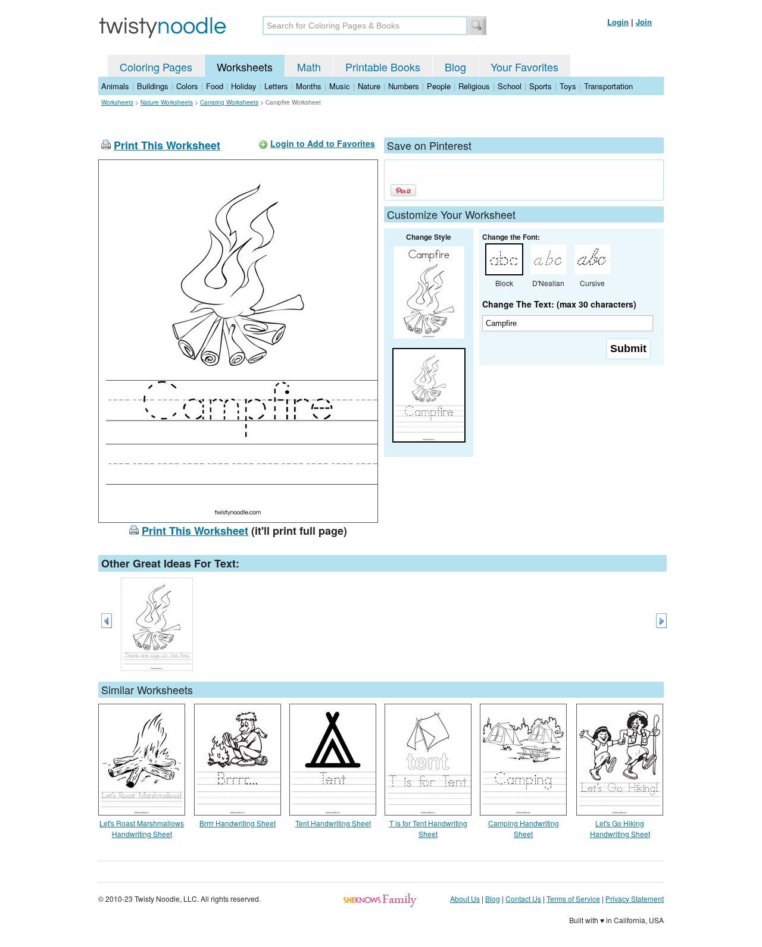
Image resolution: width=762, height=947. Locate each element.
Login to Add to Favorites (322, 143)
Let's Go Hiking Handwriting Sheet (620, 828)
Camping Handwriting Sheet (523, 828)
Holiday (244, 86)
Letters (276, 86)
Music (339, 86)
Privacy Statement (634, 898)
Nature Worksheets (166, 102)
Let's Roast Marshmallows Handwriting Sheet (141, 828)
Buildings (152, 86)
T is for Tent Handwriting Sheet (428, 828)
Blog (455, 66)
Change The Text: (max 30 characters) (559, 304)
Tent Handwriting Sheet (333, 823)
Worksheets (245, 66)
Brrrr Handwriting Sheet (237, 823)
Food (214, 86)
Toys (568, 86)
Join (644, 21)
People (439, 86)
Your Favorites (524, 66)
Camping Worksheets (229, 102)
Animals (115, 86)
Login (618, 21)
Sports (540, 86)
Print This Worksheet (167, 145)
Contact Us (523, 898)
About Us (465, 898)
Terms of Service (573, 898)
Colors (187, 86)
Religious (474, 86)
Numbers (403, 86)
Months (308, 86)
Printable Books (382, 66)
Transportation (608, 86)
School (509, 86)
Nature (369, 86)
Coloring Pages (156, 66)
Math (309, 66)
